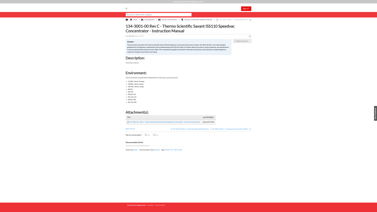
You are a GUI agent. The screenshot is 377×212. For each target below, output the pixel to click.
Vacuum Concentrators (169, 19)
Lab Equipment (149, 19)
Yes (149, 135)
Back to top (129, 129)
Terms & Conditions (160, 205)
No (157, 135)
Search (128, 14)
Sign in (245, 8)
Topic (136, 150)
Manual (157, 150)
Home (135, 19)
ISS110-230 (178, 150)
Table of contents (242, 41)
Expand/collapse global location (250, 18)
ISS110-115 (169, 150)
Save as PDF (250, 36)
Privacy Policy (150, 205)
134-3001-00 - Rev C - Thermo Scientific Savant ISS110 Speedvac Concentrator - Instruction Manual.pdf (164, 122)
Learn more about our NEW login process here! (188, 2)
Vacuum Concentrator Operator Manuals (198, 19)
